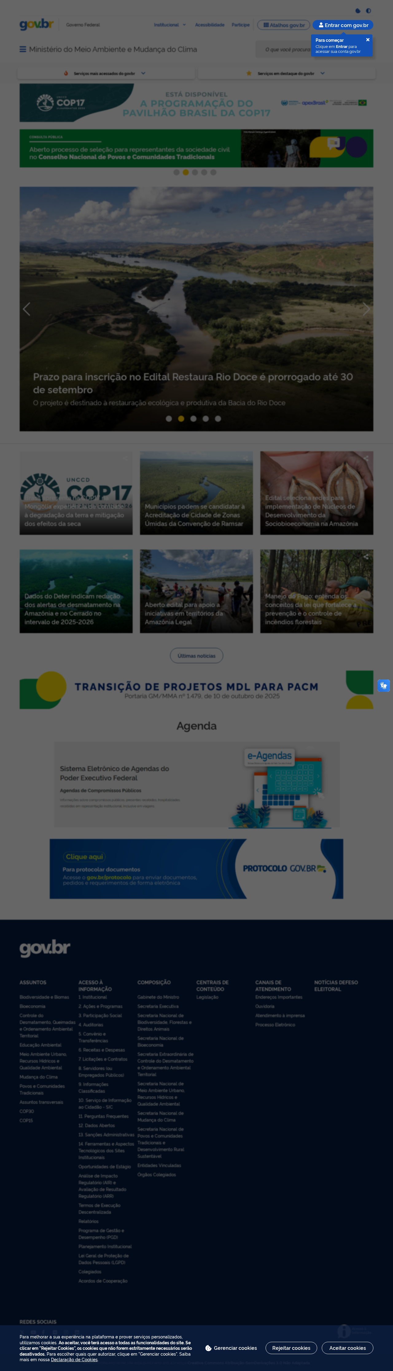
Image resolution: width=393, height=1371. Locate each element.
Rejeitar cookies (291, 1347)
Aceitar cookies (347, 1347)
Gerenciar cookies (235, 1347)
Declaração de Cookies (74, 1359)
